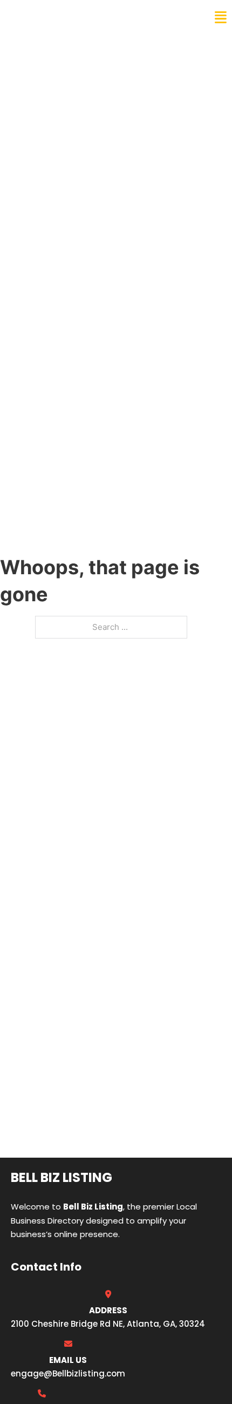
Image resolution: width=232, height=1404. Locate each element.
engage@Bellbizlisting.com (68, 1373)
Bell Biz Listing (48, 17)
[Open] (221, 17)
